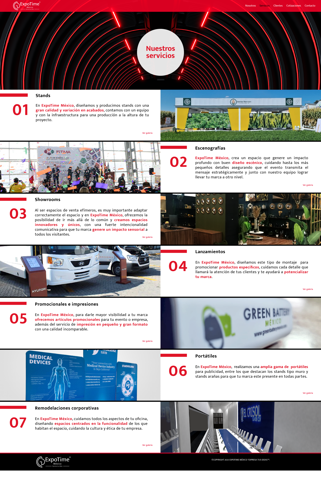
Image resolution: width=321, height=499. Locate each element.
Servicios (266, 5)
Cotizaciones (293, 5)
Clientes (278, 5)
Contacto (310, 5)
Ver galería (147, 133)
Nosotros (250, 5)
